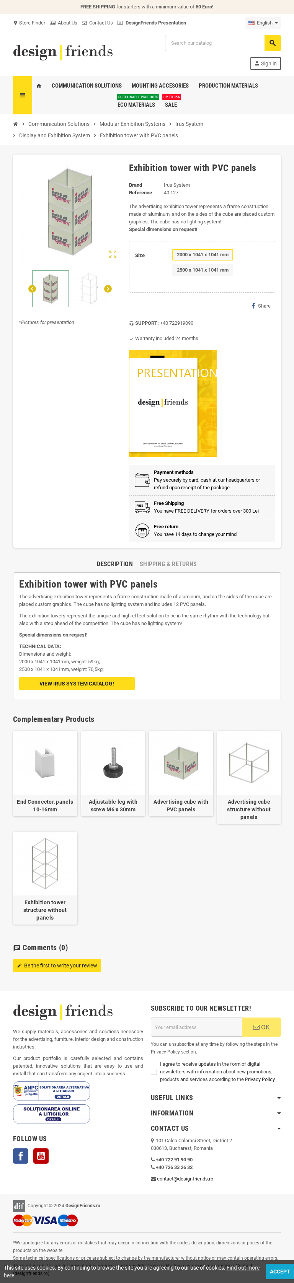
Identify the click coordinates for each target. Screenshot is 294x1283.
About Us (66, 23)
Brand (135, 185)
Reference (140, 192)
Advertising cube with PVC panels (181, 805)
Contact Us (100, 23)
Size (140, 255)
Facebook (20, 1156)
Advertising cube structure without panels (249, 809)
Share (264, 306)
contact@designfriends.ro (185, 1179)
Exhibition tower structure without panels (45, 910)
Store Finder (29, 23)
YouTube (41, 1156)
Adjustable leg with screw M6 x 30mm (113, 805)
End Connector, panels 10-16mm (45, 805)
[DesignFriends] (63, 52)
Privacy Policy (260, 1079)
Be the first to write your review (57, 965)
